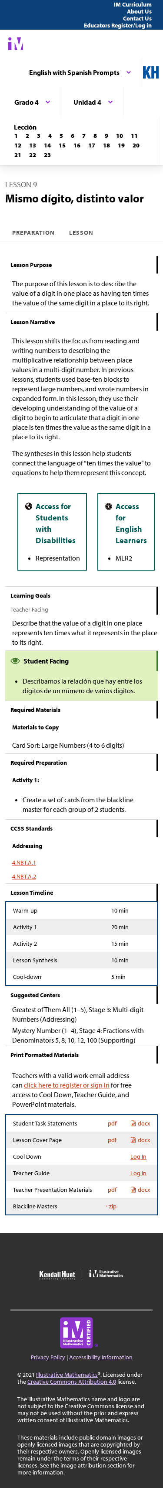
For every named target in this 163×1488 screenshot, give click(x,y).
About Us (139, 11)
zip (112, 1206)
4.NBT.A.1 (24, 862)
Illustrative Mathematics (67, 1375)
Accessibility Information (101, 1357)
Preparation (33, 232)
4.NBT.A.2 (24, 876)
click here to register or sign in (67, 1085)
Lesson (81, 232)
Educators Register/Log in (118, 25)
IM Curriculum (133, 4)
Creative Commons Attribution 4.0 (71, 1381)
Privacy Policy (48, 1357)
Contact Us (137, 18)
